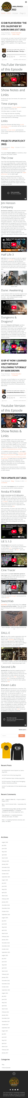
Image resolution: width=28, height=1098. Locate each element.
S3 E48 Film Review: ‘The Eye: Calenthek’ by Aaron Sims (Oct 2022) (13, 26)
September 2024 (6, 914)
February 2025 (5, 899)
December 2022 (6, 980)
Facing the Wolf (22, 454)
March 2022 (5, 1009)
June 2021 (4, 1037)
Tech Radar (11, 259)
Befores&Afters (5, 127)
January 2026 (5, 864)
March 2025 (5, 895)
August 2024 (5, 917)
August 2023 (5, 955)
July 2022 (4, 996)
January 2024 (5, 939)
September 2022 (6, 990)
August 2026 (5, 842)
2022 (9, 13)
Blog (12, 147)
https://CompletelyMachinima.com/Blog (12, 449)
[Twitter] (10, 1089)
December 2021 (6, 1018)
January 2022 (5, 1015)
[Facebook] (12, 1089)
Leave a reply (15, 34)
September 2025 (6, 877)
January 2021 (5, 1053)
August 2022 (5, 993)
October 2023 (5, 949)
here (14, 506)
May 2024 (4, 927)
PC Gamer (5, 501)
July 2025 (4, 883)
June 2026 (4, 848)
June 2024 (4, 924)
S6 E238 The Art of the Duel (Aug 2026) (11, 775)
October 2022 (5, 987)
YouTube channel (11, 130)
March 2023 (5, 971)
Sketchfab (4, 604)
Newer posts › (23, 729)
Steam (7, 597)
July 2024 (4, 921)
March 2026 (5, 858)
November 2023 (6, 946)
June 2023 (4, 961)
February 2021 (5, 1049)
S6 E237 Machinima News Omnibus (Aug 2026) (13, 778)
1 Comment (4, 149)
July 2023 (4, 958)
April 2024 (4, 930)
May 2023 (4, 965)
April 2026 (4, 855)
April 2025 (4, 892)
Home (3, 13)
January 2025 (5, 902)
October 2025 (5, 873)
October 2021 (5, 1024)
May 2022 (4, 1002)
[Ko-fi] (18, 1089)
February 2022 (5, 1012)
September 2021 (6, 1027)
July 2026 (4, 845)
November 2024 (6, 908)
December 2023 (6, 943)
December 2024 (6, 905)
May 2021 (4, 1040)
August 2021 (5, 1031)
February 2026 (5, 861)
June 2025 (4, 886)
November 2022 (6, 983)
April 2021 (4, 1043)
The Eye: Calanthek (16, 107)
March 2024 (5, 933)
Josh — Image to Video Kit (8, 799)
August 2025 (5, 880)
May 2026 (4, 851)
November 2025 (6, 870)
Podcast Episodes (16, 33)
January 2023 (5, 977)
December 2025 (6, 867)
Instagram (14, 596)
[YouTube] (15, 1089)
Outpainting (11, 639)
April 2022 (4, 1005)
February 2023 (5, 974)
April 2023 (4, 968)
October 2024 (5, 911)
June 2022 (4, 999)
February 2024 (5, 936)
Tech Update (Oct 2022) (13, 477)
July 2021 (4, 1034)
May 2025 (4, 889)
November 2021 (6, 1021)
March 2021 (5, 1046)
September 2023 (6, 952)
